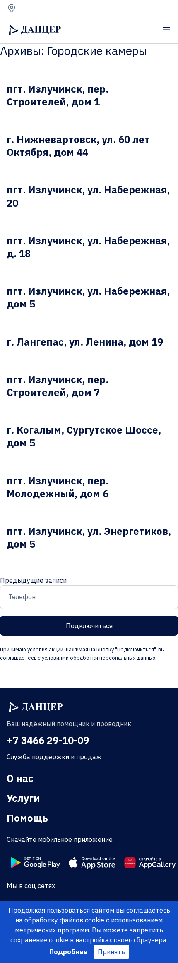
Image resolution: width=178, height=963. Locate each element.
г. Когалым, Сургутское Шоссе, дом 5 (84, 436)
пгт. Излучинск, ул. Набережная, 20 (88, 196)
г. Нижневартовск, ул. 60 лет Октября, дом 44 (78, 146)
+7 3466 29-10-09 (48, 740)
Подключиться (89, 626)
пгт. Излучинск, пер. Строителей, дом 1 (57, 95)
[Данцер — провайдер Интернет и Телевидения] (36, 707)
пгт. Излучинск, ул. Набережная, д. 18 (88, 247)
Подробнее (68, 952)
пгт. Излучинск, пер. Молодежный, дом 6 (57, 487)
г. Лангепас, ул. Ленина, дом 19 (85, 341)
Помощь (27, 818)
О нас (20, 778)
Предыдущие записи (33, 580)
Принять (111, 952)
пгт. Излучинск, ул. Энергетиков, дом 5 (89, 537)
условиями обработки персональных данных (98, 657)
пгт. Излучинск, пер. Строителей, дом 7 (57, 386)
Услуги (23, 798)
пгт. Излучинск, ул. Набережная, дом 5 (88, 297)
